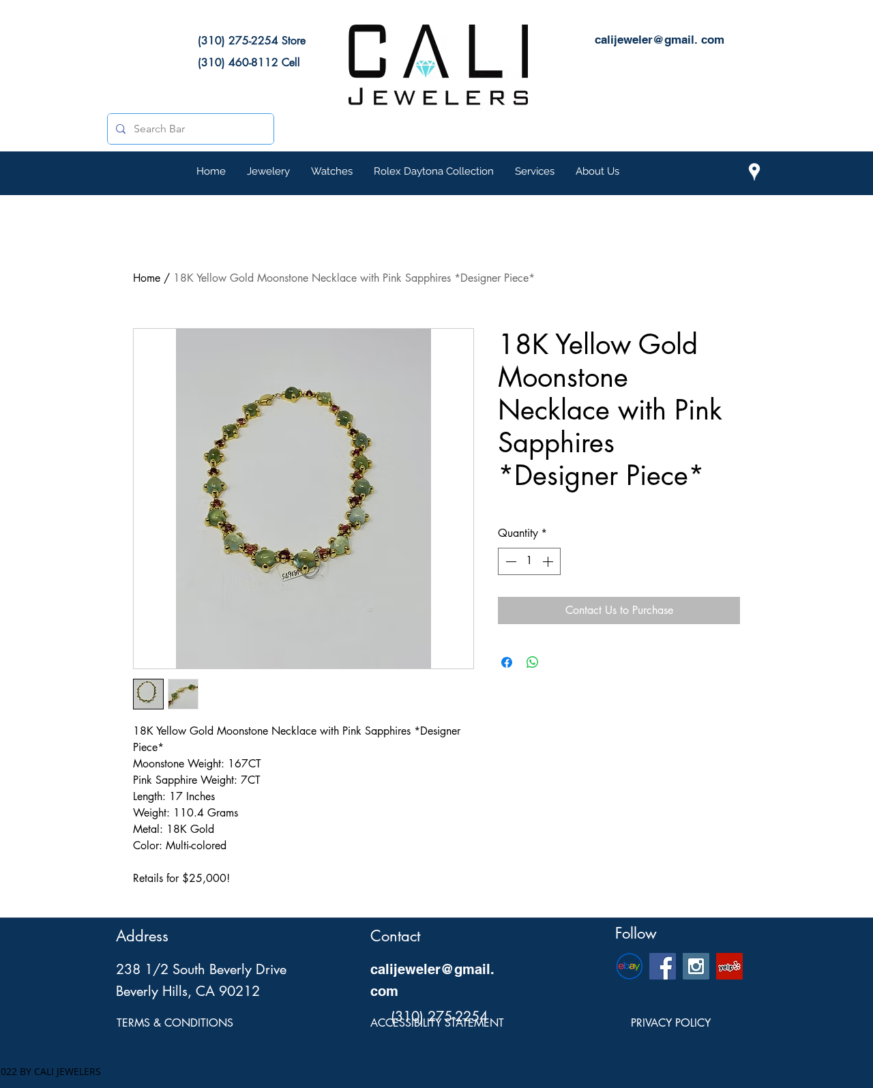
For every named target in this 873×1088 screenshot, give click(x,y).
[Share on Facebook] (507, 662)
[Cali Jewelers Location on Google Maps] (754, 172)
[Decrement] (509, 561)
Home (146, 278)
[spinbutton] (529, 561)
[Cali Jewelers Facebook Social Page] (662, 966)
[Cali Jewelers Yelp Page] (729, 966)
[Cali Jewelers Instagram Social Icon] (696, 966)
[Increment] (549, 561)
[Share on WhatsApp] (532, 662)
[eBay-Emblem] (629, 966)
